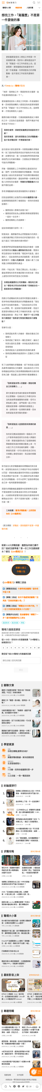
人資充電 (30, 8)
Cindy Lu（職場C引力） (15, 86)
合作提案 (20, 1075)
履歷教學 (6, 623)
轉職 (22, 623)
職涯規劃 (15, 623)
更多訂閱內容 (35, 851)
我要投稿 (7, 1075)
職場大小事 (7, 8)
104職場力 (9, 582)
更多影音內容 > (34, 975)
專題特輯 (18, 8)
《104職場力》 (17, 551)
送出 (21, 670)
